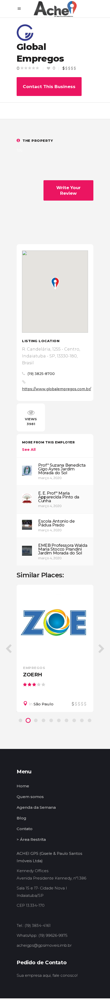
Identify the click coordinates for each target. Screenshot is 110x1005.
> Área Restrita (31, 839)
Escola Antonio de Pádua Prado (56, 523)
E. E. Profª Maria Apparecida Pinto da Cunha (58, 497)
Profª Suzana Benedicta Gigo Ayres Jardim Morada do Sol (62, 469)
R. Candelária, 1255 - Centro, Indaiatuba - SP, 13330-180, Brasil (51, 356)
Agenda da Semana (36, 807)
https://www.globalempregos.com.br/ (56, 389)
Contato (24, 828)
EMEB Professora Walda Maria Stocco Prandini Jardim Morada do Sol (62, 549)
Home (23, 786)
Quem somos (30, 796)
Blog (21, 818)
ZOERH (32, 675)
